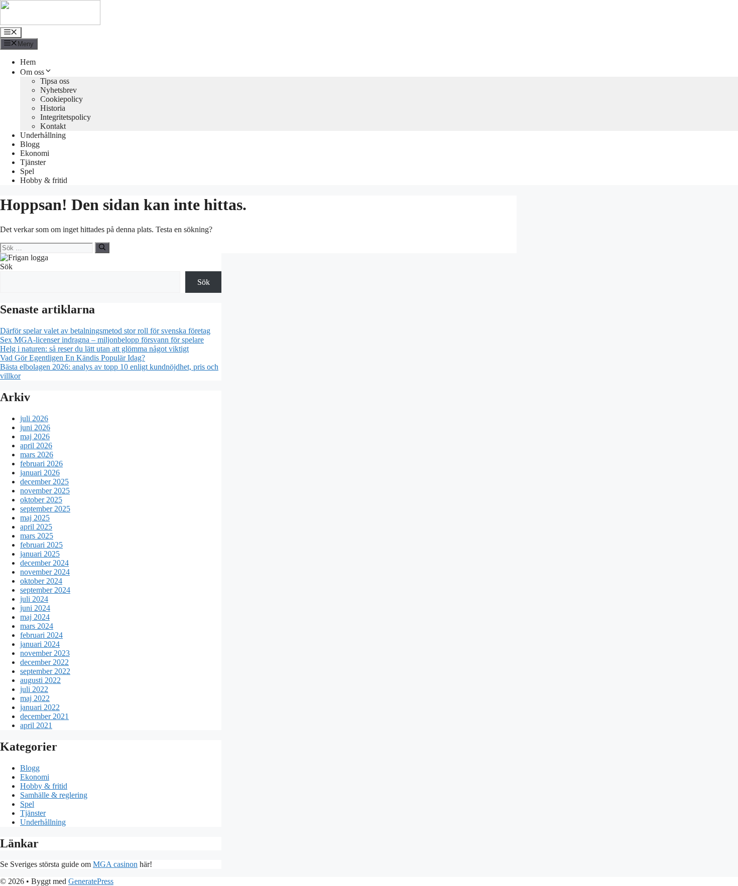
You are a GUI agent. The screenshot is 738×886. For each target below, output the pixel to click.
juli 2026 (34, 418)
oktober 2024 (41, 581)
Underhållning (43, 135)
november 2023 (45, 653)
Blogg (30, 144)
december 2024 (44, 563)
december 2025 (44, 481)
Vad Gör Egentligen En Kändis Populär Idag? (72, 357)
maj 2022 (35, 698)
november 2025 (45, 490)
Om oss (32, 72)
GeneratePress (90, 881)
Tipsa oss (54, 81)
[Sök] (102, 247)
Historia (52, 108)
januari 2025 (40, 554)
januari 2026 (40, 472)
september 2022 (45, 671)
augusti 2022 (40, 680)
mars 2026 (36, 454)
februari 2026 (41, 463)
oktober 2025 (41, 499)
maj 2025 (35, 517)
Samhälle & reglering (53, 795)
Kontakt (53, 126)
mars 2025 (36, 535)
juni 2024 (35, 608)
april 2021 (36, 725)
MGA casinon (115, 864)
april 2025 (36, 526)
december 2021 (44, 716)
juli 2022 (34, 689)
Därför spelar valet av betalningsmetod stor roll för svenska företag (105, 330)
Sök (6, 266)
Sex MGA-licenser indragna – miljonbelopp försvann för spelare (102, 339)
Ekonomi (34, 153)
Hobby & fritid (43, 180)
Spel (27, 171)
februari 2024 (41, 635)
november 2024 (45, 572)
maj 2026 (35, 436)
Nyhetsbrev (58, 90)
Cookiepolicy (61, 99)
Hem (28, 62)
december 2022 (44, 662)
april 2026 (36, 445)
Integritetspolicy (65, 117)
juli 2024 (34, 599)
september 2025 (45, 508)
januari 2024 (40, 644)
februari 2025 (41, 545)
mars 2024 (36, 626)
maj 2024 (35, 617)
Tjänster (33, 162)
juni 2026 (35, 427)
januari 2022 (40, 707)
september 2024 (45, 590)
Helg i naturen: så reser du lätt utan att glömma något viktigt (94, 348)
